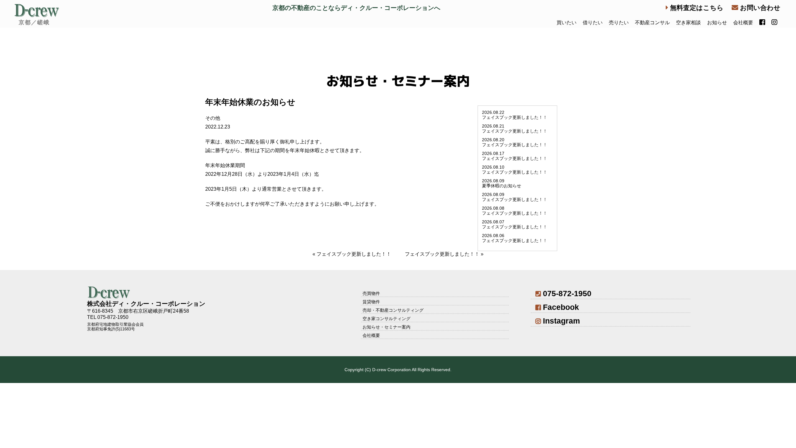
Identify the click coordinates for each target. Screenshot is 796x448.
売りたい (619, 22)
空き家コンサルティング (386, 318)
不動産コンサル (652, 22)
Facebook (561, 307)
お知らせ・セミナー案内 (386, 326)
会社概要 (743, 22)
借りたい (593, 22)
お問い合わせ (759, 7)
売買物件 (371, 293)
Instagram (561, 320)
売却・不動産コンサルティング (393, 310)
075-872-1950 (567, 293)
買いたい (566, 22)
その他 (212, 118)
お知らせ (717, 22)
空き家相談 (688, 22)
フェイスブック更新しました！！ (354, 254)
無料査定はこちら (696, 7)
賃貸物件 (371, 301)
